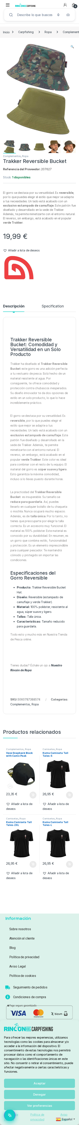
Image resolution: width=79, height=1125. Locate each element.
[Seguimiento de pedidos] (7, 987)
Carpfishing (25, 32)
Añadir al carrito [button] (32, 795)
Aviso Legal (17, 966)
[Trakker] (18, 271)
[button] (72, 46)
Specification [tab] (53, 306)
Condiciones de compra (29, 997)
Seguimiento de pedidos (30, 987)
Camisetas (49, 749)
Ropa (48, 32)
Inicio (6, 32)
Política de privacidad (24, 957)
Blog (12, 948)
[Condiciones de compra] (7, 997)
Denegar (39, 1094)
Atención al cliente (22, 938)
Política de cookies (22, 976)
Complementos (12, 156)
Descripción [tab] (13, 306)
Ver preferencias (39, 1106)
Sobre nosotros (20, 929)
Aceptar (40, 1083)
